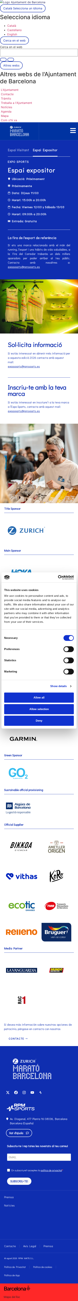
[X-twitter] (7, 1092)
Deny (39, 720)
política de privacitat (51, 1170)
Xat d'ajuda (16, 1133)
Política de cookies (42, 1267)
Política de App (12, 1275)
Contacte (10, 1246)
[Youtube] (32, 1092)
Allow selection (39, 709)
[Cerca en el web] (10, 59)
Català (22, 8)
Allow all (39, 697)
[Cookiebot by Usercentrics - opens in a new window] (58, 577)
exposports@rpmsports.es (24, 267)
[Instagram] (24, 1092)
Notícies (9, 1205)
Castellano (14, 30)
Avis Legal (29, 1246)
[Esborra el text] (3, 59)
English (12, 34)
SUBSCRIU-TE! (19, 1181)
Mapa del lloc (12, 1297)
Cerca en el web (11, 47)
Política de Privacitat (15, 1267)
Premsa (9, 1197)
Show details (58, 686)
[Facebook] (16, 1092)
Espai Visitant (18, 150)
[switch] (68, 649)
